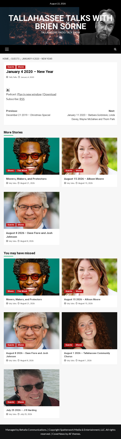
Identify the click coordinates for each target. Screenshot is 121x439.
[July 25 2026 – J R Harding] (31, 387)
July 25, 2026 (26, 414)
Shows (21, 67)
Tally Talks (13, 77)
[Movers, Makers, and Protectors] (31, 156)
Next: (91, 115)
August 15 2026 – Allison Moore (84, 178)
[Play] (8, 89)
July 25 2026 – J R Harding (21, 410)
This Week (22, 170)
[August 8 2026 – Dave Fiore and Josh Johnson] (31, 210)
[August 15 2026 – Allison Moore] (89, 156)
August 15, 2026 (85, 183)
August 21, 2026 (27, 183)
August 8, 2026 (27, 241)
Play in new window (29, 94)
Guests (11, 67)
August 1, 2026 (85, 360)
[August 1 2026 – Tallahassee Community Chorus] (89, 330)
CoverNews (58, 433)
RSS (22, 99)
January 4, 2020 (27, 77)
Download (49, 94)
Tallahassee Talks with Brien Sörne (60, 22)
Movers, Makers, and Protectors (26, 178)
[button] (7, 49)
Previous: (28, 113)
